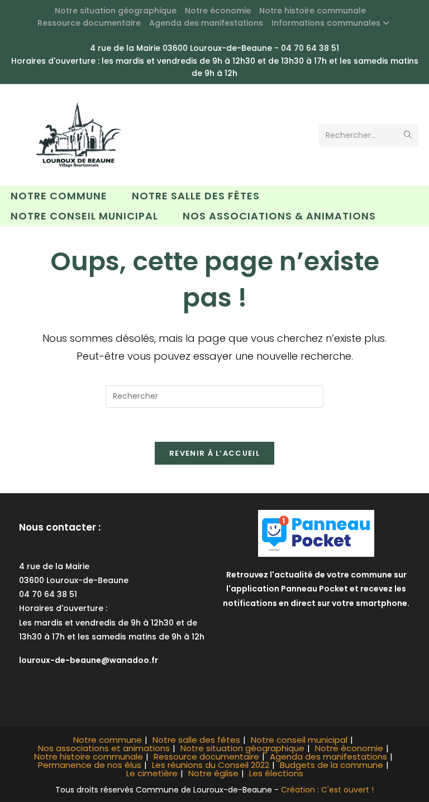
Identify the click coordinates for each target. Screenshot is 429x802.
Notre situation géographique (116, 10)
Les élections (276, 773)
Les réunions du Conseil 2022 (210, 765)
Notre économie (218, 10)
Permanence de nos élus (89, 765)
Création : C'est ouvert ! (327, 789)
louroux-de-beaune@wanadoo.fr (88, 660)
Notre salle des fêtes (196, 740)
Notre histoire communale (312, 10)
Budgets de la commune (331, 765)
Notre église (213, 773)
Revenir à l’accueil (214, 453)
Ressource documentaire (89, 22)
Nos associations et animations (104, 748)
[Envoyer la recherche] (407, 135)
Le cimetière (152, 773)
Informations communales (325, 22)
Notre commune (107, 740)
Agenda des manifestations (206, 22)
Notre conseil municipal (299, 740)
